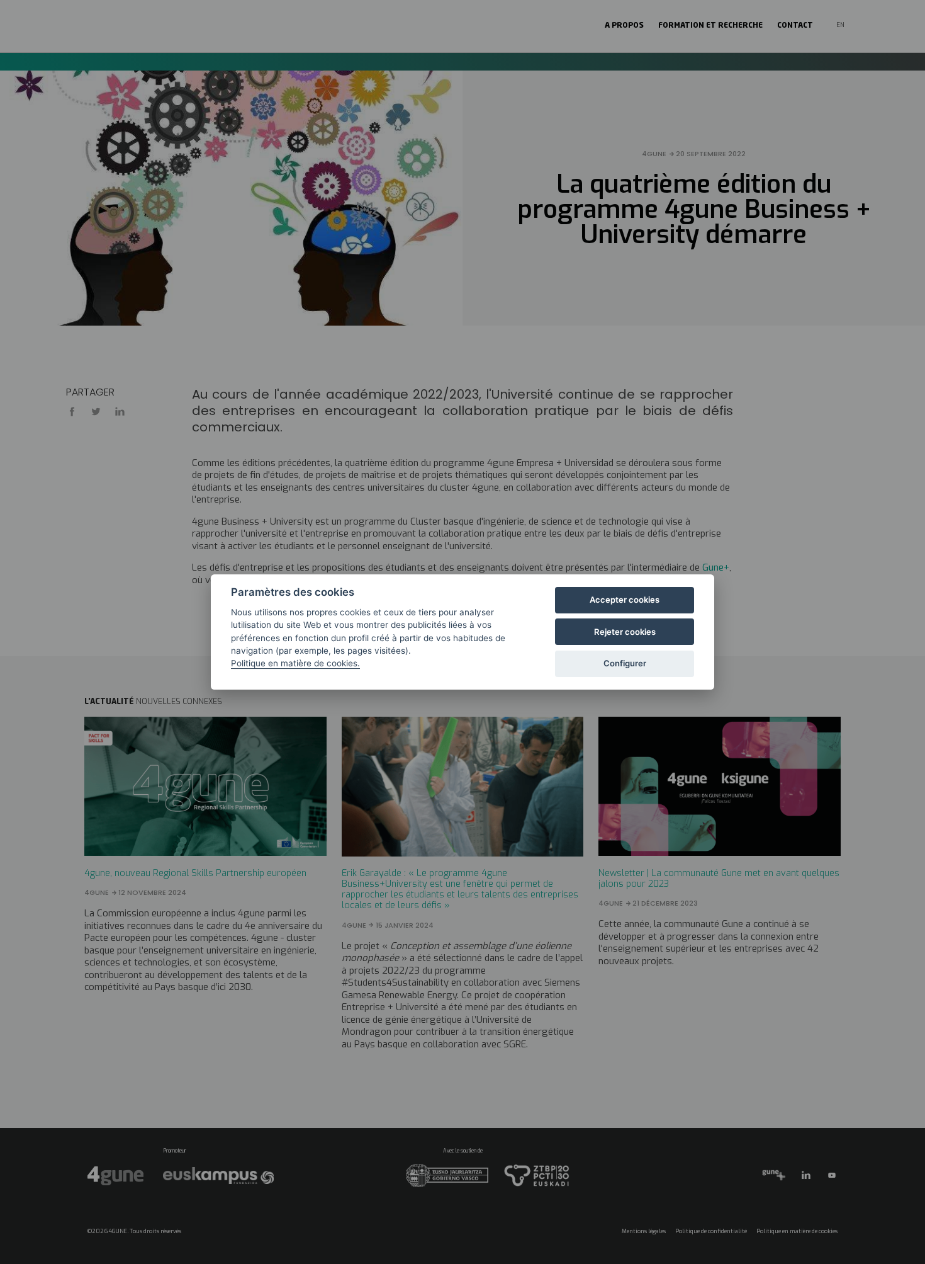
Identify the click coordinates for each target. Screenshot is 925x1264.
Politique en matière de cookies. (295, 663)
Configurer (624, 663)
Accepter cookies (624, 600)
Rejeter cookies (625, 632)
